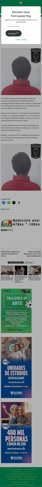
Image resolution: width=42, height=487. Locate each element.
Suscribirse (12, 34)
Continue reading (21, 39)
